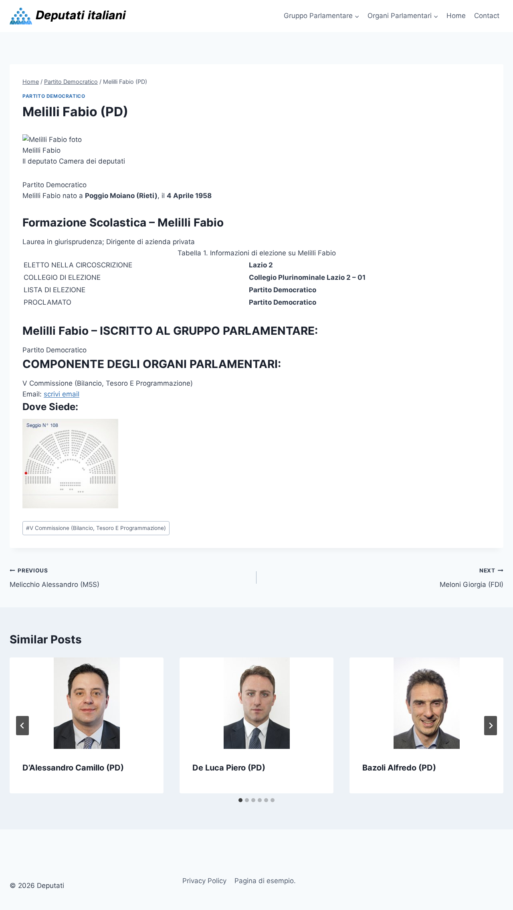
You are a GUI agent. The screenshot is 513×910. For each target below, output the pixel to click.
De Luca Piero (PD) (228, 767)
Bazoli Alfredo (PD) (399, 767)
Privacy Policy (204, 881)
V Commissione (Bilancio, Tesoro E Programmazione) (96, 528)
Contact (486, 16)
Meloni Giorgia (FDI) (471, 577)
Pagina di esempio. (265, 881)
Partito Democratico (53, 96)
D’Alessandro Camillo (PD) (73, 767)
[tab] (240, 800)
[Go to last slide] (22, 725)
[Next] (490, 725)
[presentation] (87, 703)
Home (456, 16)
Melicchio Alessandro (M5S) (54, 577)
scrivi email (61, 394)
